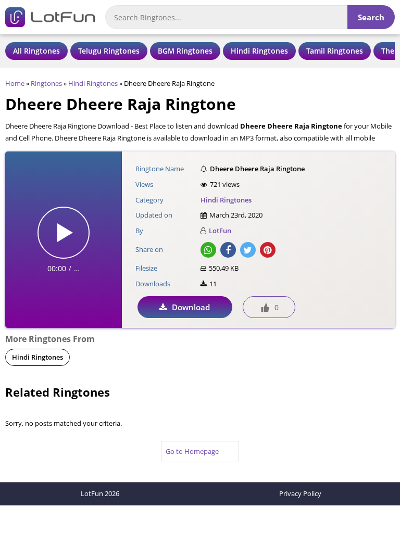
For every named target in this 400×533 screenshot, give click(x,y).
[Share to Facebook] (228, 250)
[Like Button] (265, 307)
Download (191, 307)
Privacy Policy (300, 493)
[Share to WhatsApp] (208, 250)
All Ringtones (36, 51)
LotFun (220, 230)
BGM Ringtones (185, 51)
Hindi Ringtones (259, 51)
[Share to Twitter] (248, 250)
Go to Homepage (192, 451)
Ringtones (46, 83)
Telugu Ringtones (109, 51)
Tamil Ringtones (334, 51)
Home (14, 83)
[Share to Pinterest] (268, 250)
